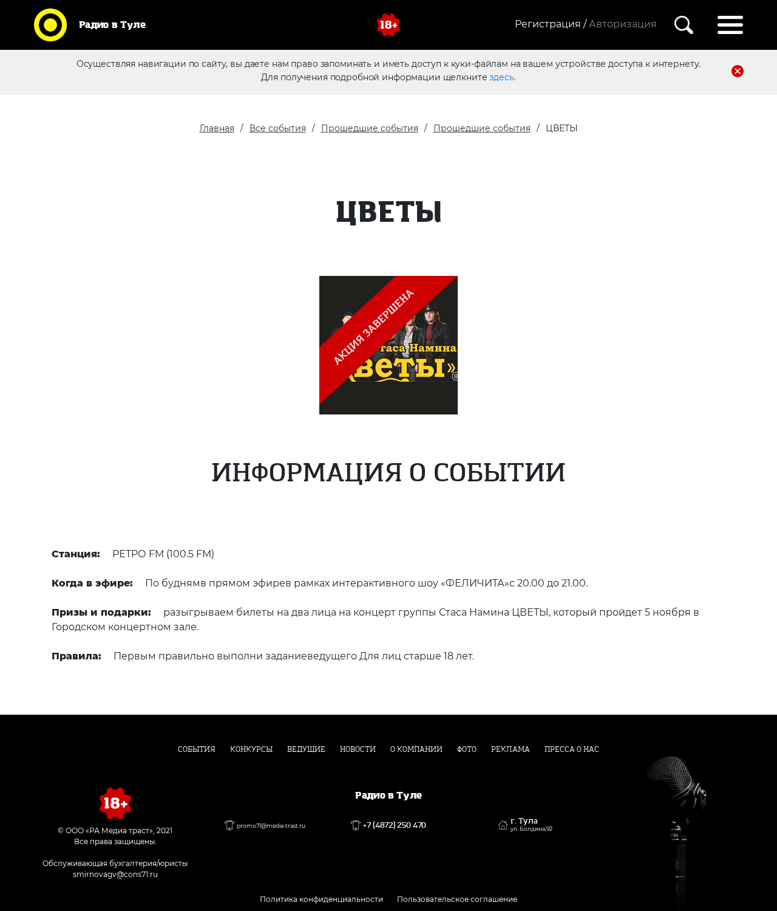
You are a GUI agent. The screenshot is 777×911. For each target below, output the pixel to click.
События (196, 749)
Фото (467, 749)
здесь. (502, 77)
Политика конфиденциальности (321, 899)
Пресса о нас (572, 749)
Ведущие (306, 749)
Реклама (510, 749)
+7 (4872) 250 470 (394, 825)
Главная (217, 128)
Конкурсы (251, 749)
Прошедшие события (369, 128)
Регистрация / (550, 24)
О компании (416, 749)
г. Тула (531, 824)
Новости (358, 749)
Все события (277, 128)
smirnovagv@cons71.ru (115, 874)
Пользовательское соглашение (457, 899)
